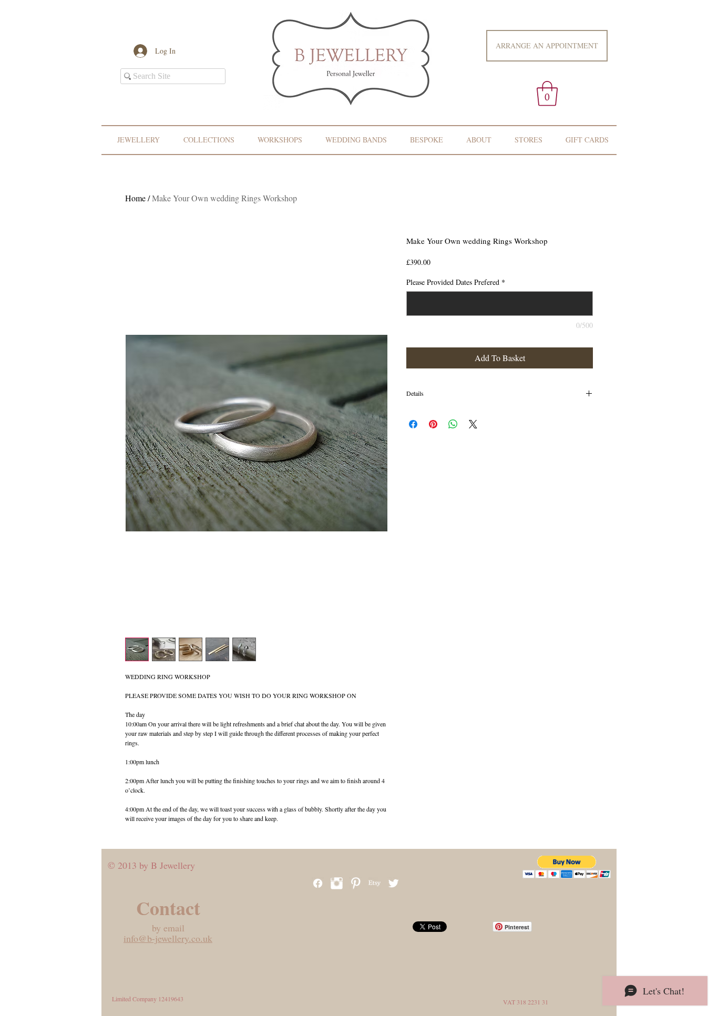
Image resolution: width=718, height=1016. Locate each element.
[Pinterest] (356, 883)
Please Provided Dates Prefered (455, 282)
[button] (547, 93)
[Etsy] (374, 883)
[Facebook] (318, 883)
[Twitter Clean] (393, 883)
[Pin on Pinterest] (433, 424)
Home (135, 197)
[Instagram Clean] (337, 883)
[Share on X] (473, 424)
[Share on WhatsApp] (453, 424)
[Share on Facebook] (413, 424)
